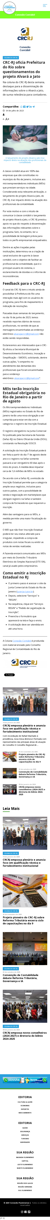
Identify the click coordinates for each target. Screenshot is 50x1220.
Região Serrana (25, 1187)
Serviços (25, 1135)
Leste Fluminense (25, 1164)
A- (4, 119)
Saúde (25, 1128)
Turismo (25, 1139)
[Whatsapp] (21, 106)
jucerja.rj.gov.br (25, 591)
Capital (25, 1161)
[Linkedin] (30, 106)
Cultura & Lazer (25, 1102)
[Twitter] (27, 106)
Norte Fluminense (25, 1168)
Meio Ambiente (25, 1113)
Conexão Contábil (22, 640)
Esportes (25, 1109)
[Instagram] (22, 1212)
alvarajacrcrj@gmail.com (26, 333)
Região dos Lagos (25, 1183)
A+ (7, 119)
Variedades (25, 1142)
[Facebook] (24, 106)
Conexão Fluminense (9, 8)
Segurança (25, 1131)
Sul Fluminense (25, 1190)
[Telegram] (33, 106)
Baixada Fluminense (25, 1157)
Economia (25, 1106)
